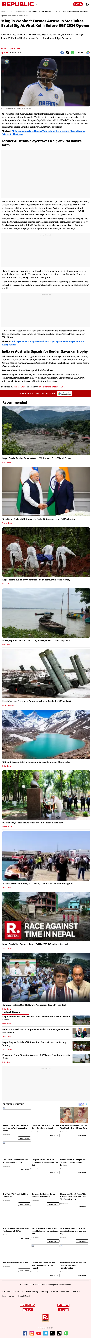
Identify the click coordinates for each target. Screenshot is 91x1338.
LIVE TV (79, 4)
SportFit (4, 52)
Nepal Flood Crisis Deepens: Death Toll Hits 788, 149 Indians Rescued (35, 944)
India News (6, 462)
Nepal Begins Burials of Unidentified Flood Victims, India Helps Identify (36, 579)
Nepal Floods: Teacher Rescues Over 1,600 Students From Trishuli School (36, 458)
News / (4, 11)
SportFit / (10, 11)
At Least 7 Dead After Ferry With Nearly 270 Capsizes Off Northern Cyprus (37, 883)
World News (7, 523)
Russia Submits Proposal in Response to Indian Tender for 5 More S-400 (36, 701)
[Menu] (86, 4)
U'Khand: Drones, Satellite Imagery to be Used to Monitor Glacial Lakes (36, 762)
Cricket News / (20, 11)
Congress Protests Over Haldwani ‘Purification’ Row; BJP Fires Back (34, 1005)
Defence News (8, 705)
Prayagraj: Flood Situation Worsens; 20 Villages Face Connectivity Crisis (36, 640)
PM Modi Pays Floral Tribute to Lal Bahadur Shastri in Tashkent (32, 822)
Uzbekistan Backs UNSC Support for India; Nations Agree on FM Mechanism (38, 519)
